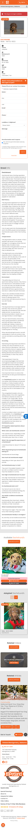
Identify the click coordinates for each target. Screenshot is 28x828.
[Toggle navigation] (3, 2)
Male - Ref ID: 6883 (7, 631)
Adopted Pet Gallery (7, 796)
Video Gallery (5, 801)
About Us (3, 794)
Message (4, 129)
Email (4, 108)
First (3, 98)
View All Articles (14, 680)
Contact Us (4, 798)
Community (5, 702)
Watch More (14, 647)
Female (5, 574)
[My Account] (26, 6)
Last (3, 104)
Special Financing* (6, 791)
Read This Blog (6, 727)
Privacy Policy (14, 820)
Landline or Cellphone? (9, 122)
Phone (4, 115)
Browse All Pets (14, 541)
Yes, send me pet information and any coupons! (13, 142)
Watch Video (14, 662)
